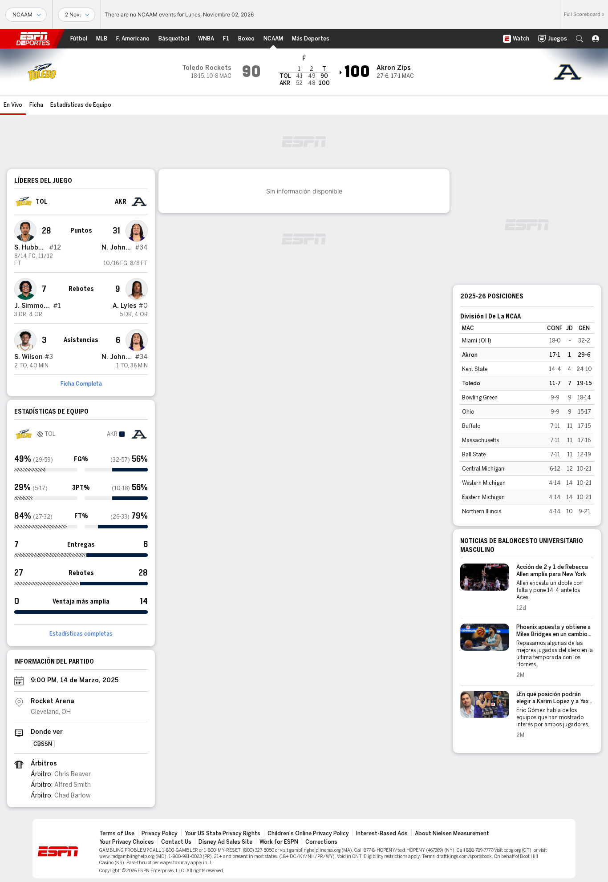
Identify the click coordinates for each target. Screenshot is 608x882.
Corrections (321, 842)
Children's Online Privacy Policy (308, 833)
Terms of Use (116, 833)
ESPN (33, 38)
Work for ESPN (278, 842)
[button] (579, 38)
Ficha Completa (81, 384)
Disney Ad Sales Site (225, 842)
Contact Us (176, 842)
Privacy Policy (160, 833)
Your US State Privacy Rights (222, 833)
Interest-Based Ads (382, 833)
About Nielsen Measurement (452, 833)
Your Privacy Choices (126, 842)
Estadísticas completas (81, 634)
